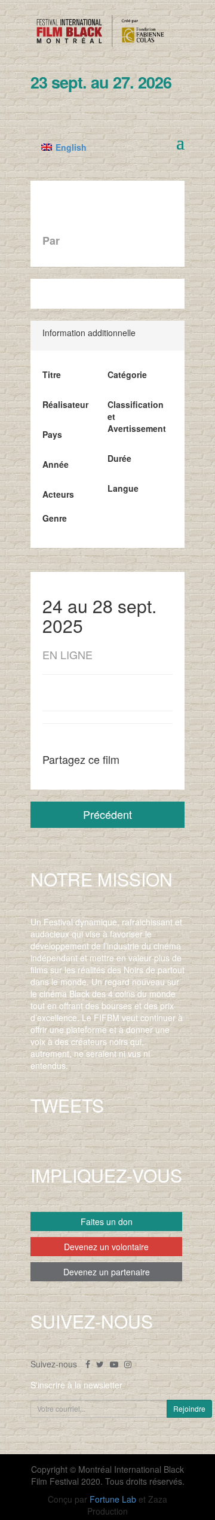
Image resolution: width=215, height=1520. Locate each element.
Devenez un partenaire (106, 1272)
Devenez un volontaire (106, 1247)
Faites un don (107, 1221)
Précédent (107, 814)
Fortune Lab (113, 1499)
